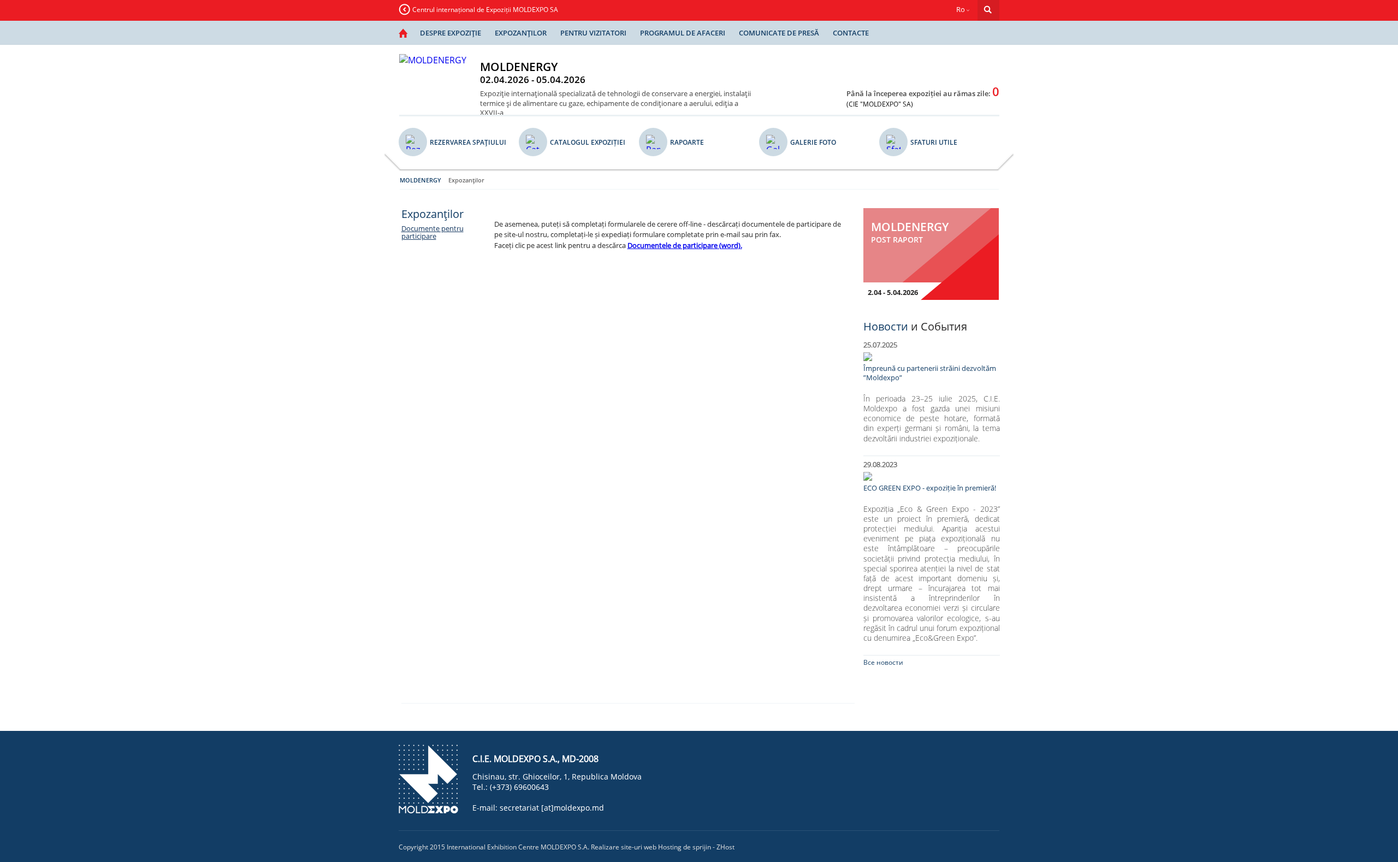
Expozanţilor (521, 33)
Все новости (883, 662)
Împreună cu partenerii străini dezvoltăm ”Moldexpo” (929, 373)
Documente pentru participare (432, 232)
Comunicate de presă (779, 33)
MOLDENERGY (420, 180)
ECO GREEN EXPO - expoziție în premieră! (929, 488)
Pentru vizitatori (593, 33)
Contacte (851, 33)
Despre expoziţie (450, 33)
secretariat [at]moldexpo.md (552, 807)
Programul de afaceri (682, 33)
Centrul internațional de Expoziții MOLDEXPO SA (485, 9)
